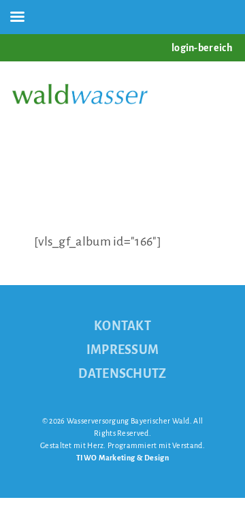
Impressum (122, 350)
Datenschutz (122, 374)
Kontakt (122, 326)
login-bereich (202, 47)
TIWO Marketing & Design (122, 458)
